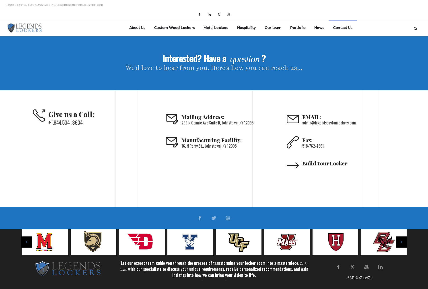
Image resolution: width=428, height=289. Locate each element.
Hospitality (246, 28)
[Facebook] (199, 15)
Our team (273, 28)
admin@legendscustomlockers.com (73, 4)
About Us (137, 28)
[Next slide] (401, 242)
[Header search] (415, 28)
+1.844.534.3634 (360, 277)
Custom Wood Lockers (174, 28)
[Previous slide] (26, 242)
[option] (49, 242)
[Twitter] (219, 15)
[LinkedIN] (209, 15)
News (319, 28)
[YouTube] (229, 15)
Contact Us (342, 28)
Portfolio (297, 28)
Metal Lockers (216, 28)
